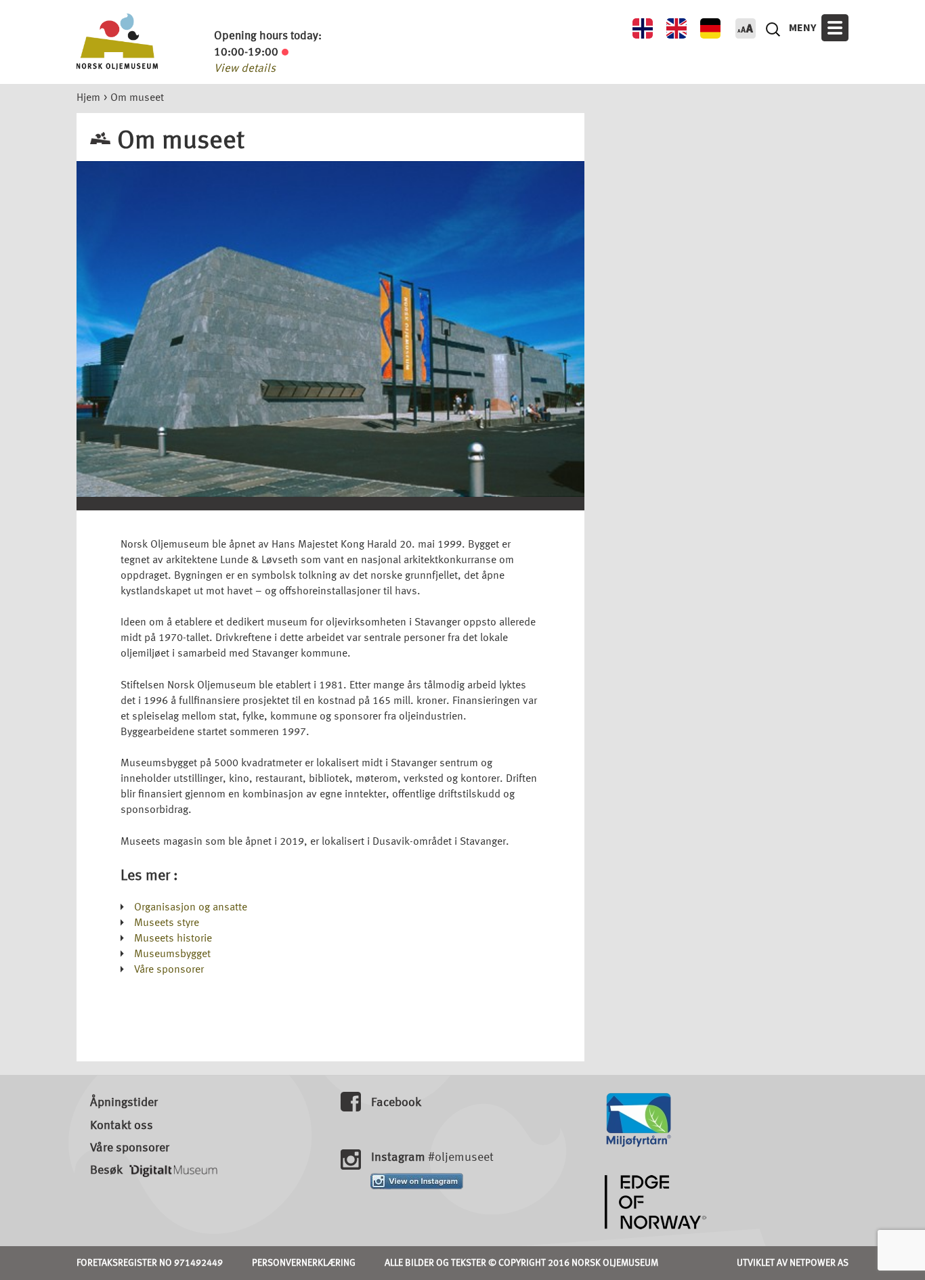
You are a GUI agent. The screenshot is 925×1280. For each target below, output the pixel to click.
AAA (745, 28)
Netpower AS (819, 1263)
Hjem (88, 98)
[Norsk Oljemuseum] (117, 41)
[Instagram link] (417, 1180)
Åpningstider (124, 1103)
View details (245, 68)
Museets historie (173, 938)
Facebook (396, 1103)
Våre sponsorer (169, 970)
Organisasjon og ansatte (190, 907)
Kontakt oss (121, 1126)
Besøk (106, 1170)
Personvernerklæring (304, 1263)
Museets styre (166, 923)
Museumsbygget (172, 954)
